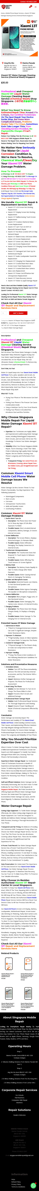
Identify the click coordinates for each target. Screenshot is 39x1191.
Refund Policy (16, 1182)
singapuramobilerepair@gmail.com (22, 1155)
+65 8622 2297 (31, 2)
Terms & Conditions (18, 1187)
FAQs (13, 1179)
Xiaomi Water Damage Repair (13, 328)
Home (3, 13)
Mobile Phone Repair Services (15, 13)
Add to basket (18, 313)
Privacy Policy (16, 1184)
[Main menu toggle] (36, 7)
